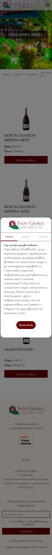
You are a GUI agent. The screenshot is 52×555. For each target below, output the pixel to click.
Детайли (26, 236)
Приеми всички (26, 325)
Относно (43, 236)
